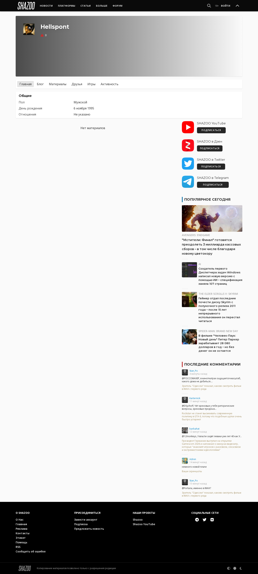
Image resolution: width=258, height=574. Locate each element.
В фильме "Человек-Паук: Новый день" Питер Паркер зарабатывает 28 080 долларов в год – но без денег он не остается (219, 343)
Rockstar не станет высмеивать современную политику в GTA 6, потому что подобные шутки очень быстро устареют (212, 416)
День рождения (30, 108)
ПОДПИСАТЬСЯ (211, 130)
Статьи (85, 5)
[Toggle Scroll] (237, 6)
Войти (225, 5)
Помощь (21, 542)
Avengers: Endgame (196, 235)
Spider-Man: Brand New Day (218, 331)
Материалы (57, 84)
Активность (109, 84)
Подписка (81, 524)
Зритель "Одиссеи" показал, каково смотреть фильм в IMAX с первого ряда (211, 387)
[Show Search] (209, 5)
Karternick (194, 398)
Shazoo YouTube (144, 524)
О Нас (19, 519)
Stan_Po (193, 370)
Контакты (22, 533)
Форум (117, 5)
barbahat (194, 428)
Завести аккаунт (85, 519)
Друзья (77, 84)
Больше (101, 5)
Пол (22, 102)
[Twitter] (204, 520)
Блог (40, 84)
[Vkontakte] (212, 520)
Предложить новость (89, 528)
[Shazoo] (26, 5)
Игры (91, 84)
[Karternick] (185, 400)
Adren (192, 459)
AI (200, 264)
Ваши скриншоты (192, 471)
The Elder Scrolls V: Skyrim (218, 294)
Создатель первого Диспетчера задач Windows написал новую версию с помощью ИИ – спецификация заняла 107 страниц (220, 276)
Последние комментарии (212, 364)
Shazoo (138, 519)
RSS (18, 547)
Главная (25, 84)
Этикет (21, 538)
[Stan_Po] (185, 372)
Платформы (66, 5)
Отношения (27, 114)
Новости (46, 5)
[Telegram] (197, 520)
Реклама (21, 528)
